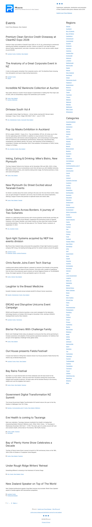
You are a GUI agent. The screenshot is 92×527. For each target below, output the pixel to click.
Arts (8, 119)
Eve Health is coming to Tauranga (25, 417)
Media (68, 285)
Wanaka (68, 104)
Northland (69, 75)
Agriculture (69, 127)
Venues (9, 78)
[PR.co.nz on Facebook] (62, 4)
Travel (68, 371)
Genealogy (69, 246)
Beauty (68, 146)
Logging (68, 278)
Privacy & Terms (46, 522)
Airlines (68, 129)
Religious (68, 332)
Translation (69, 366)
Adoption (68, 124)
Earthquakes (69, 192)
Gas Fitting (69, 244)
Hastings (68, 51)
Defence (68, 188)
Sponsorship (69, 344)
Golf (67, 251)
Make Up (68, 280)
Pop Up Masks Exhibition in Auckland (28, 129)
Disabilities (69, 190)
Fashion (68, 227)
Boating (68, 151)
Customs (68, 183)
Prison (68, 319)
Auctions (9, 99)
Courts (68, 173)
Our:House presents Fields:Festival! (26, 350)
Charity (68, 156)
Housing (68, 261)
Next (15, 503)
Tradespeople (70, 361)
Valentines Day (70, 376)
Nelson (68, 70)
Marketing (69, 283)
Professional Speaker (12, 495)
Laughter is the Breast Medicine (24, 286)
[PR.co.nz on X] (60, 4)
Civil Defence (70, 161)
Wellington (37, 408)
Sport (67, 346)
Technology (19, 319)
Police (68, 315)
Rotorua (68, 87)
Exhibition (18, 54)
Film (67, 229)
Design (14, 253)
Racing (68, 327)
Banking (68, 144)
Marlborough (69, 63)
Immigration (69, 266)
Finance (68, 232)
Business (9, 408)
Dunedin (9, 295)
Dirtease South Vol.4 (18, 109)
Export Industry (70, 219)
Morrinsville (69, 65)
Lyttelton (68, 60)
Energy (68, 205)
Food (67, 236)
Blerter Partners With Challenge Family (28, 329)
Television (69, 356)
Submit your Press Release (64, 13)
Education (69, 197)
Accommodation (71, 122)
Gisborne (68, 46)
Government (69, 254)
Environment (69, 210)
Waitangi (68, 102)
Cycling (68, 185)
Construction (69, 171)
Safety (68, 337)
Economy (68, 195)
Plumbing (69, 312)
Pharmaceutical (70, 307)
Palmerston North (71, 80)
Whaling (68, 380)
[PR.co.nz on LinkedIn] (57, 4)
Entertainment (13, 119)
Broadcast (9, 253)
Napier (68, 68)
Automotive (69, 139)
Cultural (68, 178)
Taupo (68, 92)
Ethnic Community (71, 212)
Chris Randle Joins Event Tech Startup (28, 262)
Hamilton (68, 48)
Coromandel (69, 41)
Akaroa (68, 26)
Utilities (68, 373)
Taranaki (20, 200)
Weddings (69, 378)
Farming (68, 224)
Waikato (68, 99)
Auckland (9, 54)
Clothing (68, 163)
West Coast (69, 109)
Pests (67, 302)
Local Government (71, 275)
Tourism (68, 359)
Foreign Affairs (70, 241)
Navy (67, 295)
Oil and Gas (69, 300)
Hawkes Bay (69, 53)
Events (14, 54)
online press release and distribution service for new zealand (46, 512)
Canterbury (69, 36)
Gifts (67, 249)
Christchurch (69, 38)
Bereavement (70, 149)
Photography (69, 310)
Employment (69, 202)
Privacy (68, 322)
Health (12, 431)
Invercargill (23, 119)
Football (68, 239)
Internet (13, 276)
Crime (68, 175)
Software (68, 341)
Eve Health (10, 433)
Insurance (69, 268)
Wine (67, 383)
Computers (69, 168)
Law (67, 273)
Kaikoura (68, 58)
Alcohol (68, 134)
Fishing (68, 234)
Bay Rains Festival (16, 370)
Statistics (68, 349)
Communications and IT (18, 408)
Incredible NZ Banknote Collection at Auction (32, 87)
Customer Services (71, 180)
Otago (22, 474)
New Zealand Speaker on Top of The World (31, 483)
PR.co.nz (18, 8)
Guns (67, 256)
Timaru (68, 97)
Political (68, 317)
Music (17, 361)
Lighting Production (21, 253)
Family (68, 222)
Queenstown (69, 85)
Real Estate (69, 329)
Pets (67, 305)
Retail (67, 334)
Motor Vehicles (70, 290)
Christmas (69, 158)
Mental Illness (70, 288)
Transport (69, 368)
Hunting (68, 263)
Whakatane (69, 112)
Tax (67, 351)
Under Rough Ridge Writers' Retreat (27, 465)
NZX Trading (69, 297)
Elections (68, 200)
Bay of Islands (70, 31)
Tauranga (24, 385)
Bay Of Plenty (70, 34)
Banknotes (14, 99)
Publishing (69, 324)
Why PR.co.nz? (56, 509)
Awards (68, 141)
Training (68, 363)
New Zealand (25, 54)
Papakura (69, 82)
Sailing (68, 339)
